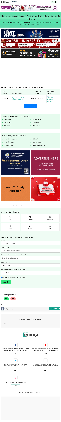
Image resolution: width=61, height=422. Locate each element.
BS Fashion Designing (10, 139)
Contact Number (5, 247)
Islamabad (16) (36, 119)
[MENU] (59, 2)
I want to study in (5, 262)
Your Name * (4, 240)
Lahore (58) (35, 122)
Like (15, 353)
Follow (15, 370)
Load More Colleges (30, 106)
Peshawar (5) (36, 125)
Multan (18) (7, 125)
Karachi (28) (7, 122)
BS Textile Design (9, 142)
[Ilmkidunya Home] (5, 2)
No (13, 299)
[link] (14, 2)
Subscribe (45, 353)
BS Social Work (8, 145)
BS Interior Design (37, 142)
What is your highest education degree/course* (13, 255)
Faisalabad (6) (8, 119)
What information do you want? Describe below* (13, 269)
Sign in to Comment (55, 308)
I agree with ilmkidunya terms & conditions (13, 277)
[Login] (55, 2)
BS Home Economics (38, 145)
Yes (6, 299)
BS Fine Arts (36, 139)
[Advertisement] (30, 71)
